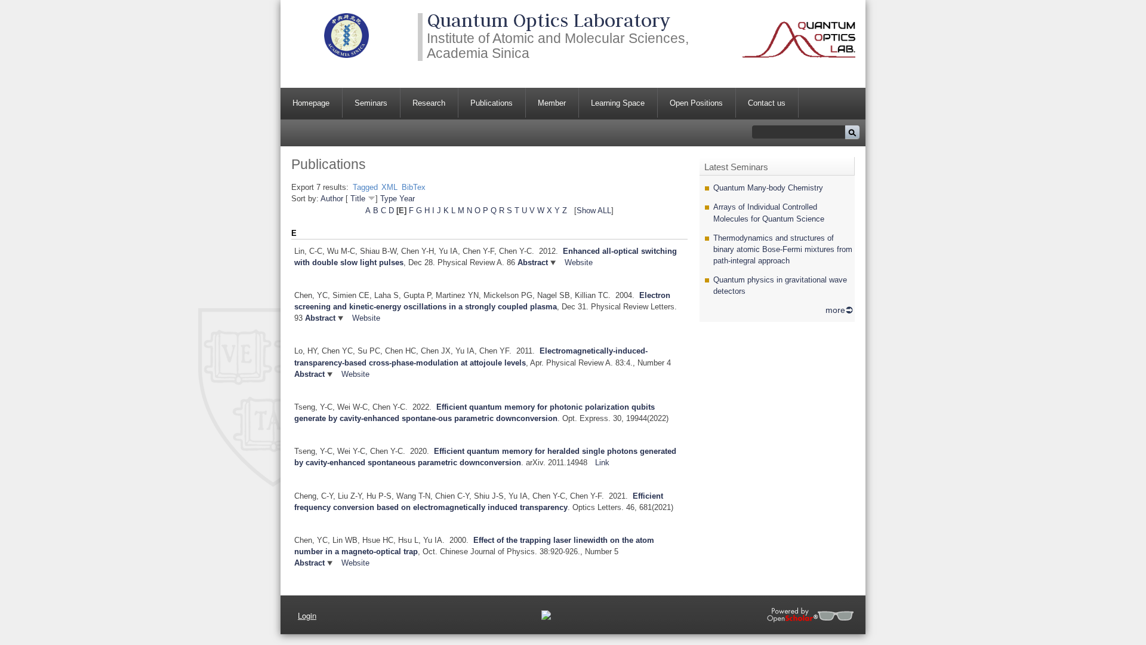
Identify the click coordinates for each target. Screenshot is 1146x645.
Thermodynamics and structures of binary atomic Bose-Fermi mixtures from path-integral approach (782, 249)
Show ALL (594, 210)
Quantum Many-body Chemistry (768, 187)
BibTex (414, 187)
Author (332, 198)
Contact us (766, 103)
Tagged (365, 187)
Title (357, 198)
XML (389, 187)
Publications (491, 103)
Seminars (371, 103)
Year (407, 198)
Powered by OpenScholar (810, 614)
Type (388, 198)
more (835, 310)
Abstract (531, 262)
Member (552, 103)
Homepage (310, 103)
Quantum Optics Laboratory (548, 20)
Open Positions (696, 103)
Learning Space (618, 103)
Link (602, 462)
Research (428, 103)
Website (579, 262)
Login (307, 615)
